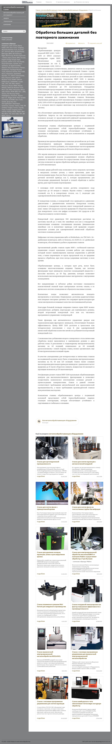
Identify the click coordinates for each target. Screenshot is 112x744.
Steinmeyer (16, 103)
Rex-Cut (4, 98)
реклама (9, 39)
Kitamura (8, 78)
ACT (3, 51)
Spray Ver (10, 102)
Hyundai (4, 75)
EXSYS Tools (12, 62)
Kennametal (20, 75)
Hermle (14, 71)
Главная (38, 2)
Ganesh (15, 63)
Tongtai (9, 107)
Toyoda (21, 107)
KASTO (13, 75)
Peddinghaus (6, 95)
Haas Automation (13, 67)
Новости (49, 2)
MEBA (15, 86)
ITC (9, 75)
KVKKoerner (5, 82)
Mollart (7, 91)
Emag (9, 59)
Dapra (20, 46)
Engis (18, 59)
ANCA (12, 51)
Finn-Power (20, 62)
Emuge (14, 59)
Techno (17, 106)
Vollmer (4, 111)
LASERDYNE (14, 82)
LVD (10, 83)
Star (15, 102)
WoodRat (5, 114)
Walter (9, 111)
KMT (13, 78)
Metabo (4, 87)
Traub (3, 110)
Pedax (17, 94)
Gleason (4, 67)
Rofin (14, 98)
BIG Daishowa (17, 54)
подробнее (41, 476)
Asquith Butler (19, 51)
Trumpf (8, 110)
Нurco (8, 116)
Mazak (11, 86)
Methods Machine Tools (15, 87)
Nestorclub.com (106, 741)
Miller (10, 90)
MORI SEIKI (14, 91)
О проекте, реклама (63, 2)
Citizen (14, 46)
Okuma (4, 94)
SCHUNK (12, 99)
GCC (20, 63)
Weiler (14, 111)
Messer (20, 86)
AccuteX (20, 50)
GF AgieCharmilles (15, 66)
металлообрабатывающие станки (51, 10)
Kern (3, 78)
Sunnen (11, 106)
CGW (10, 46)
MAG (13, 83)
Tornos (15, 107)
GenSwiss (5, 66)
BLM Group (9, 55)
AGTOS (7, 51)
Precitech (14, 95)
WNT (23, 111)
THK (21, 106)
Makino (18, 83)
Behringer (5, 54)
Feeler (4, 39)
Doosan (23, 58)
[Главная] (27, 2)
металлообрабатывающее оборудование (75, 10)
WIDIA (19, 111)
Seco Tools (13, 47)
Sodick (4, 102)
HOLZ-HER (21, 71)
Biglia (3, 55)
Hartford (9, 71)
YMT (20, 114)
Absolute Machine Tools (9, 50)
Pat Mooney (11, 94)
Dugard (4, 59)
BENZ (10, 54)
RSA (18, 98)
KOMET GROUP (17, 79)
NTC (20, 91)
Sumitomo (5, 106)
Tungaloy (20, 47)
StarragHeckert (7, 103)
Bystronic (22, 55)
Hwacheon (9, 74)
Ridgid (10, 98)
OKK (23, 91)
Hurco (4, 74)
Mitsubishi (16, 90)
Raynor (20, 95)
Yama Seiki (15, 114)
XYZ (10, 114)
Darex (14, 58)
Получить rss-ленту (82, 2)
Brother (16, 55)
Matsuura (5, 86)
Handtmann (5, 70)
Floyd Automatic (7, 63)
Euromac (4, 62)
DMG (18, 58)
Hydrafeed (17, 74)
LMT (7, 47)
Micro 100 (5, 90)
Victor (20, 110)
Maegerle (5, 46)
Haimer (22, 67)
